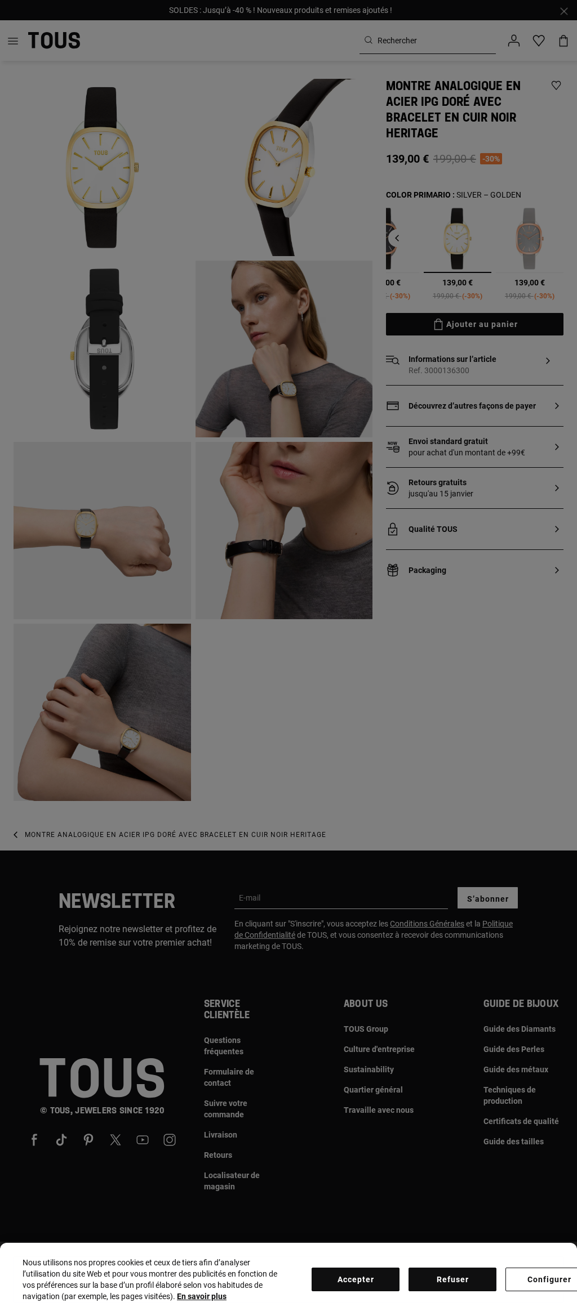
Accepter (356, 1279)
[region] (288, 1279)
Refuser (453, 1279)
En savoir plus (202, 1296)
